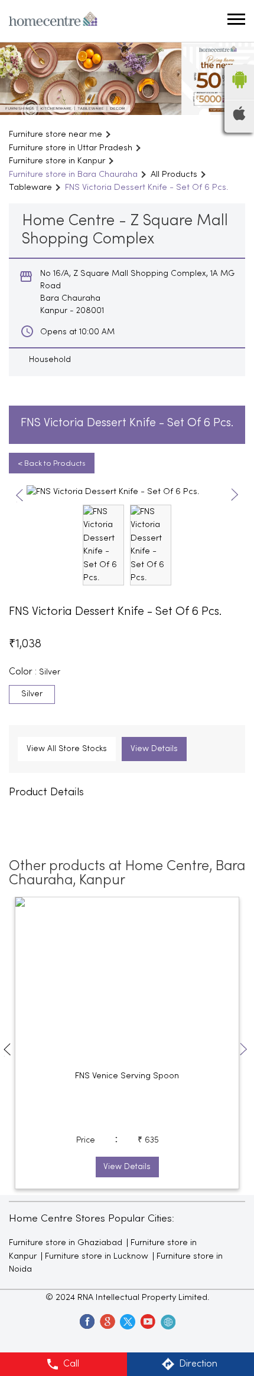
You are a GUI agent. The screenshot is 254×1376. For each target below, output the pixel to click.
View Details (154, 749)
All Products (174, 174)
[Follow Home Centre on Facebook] (87, 1321)
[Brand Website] (167, 1321)
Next (234, 495)
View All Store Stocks (67, 749)
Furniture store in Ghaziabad (65, 1243)
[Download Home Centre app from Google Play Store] (239, 92)
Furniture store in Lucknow (96, 1256)
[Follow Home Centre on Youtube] (147, 1321)
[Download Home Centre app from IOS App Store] (239, 118)
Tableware (30, 187)
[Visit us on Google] (107, 1321)
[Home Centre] (53, 21)
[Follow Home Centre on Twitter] (127, 1321)
